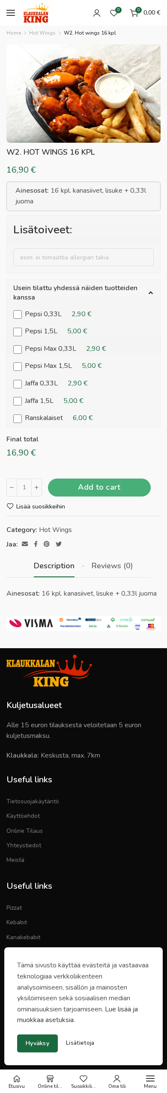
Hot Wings (42, 32)
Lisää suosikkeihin (40, 506)
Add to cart (99, 487)
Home (13, 32)
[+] (36, 488)
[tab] (54, 566)
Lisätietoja (80, 1043)
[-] (11, 488)
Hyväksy (37, 1043)
